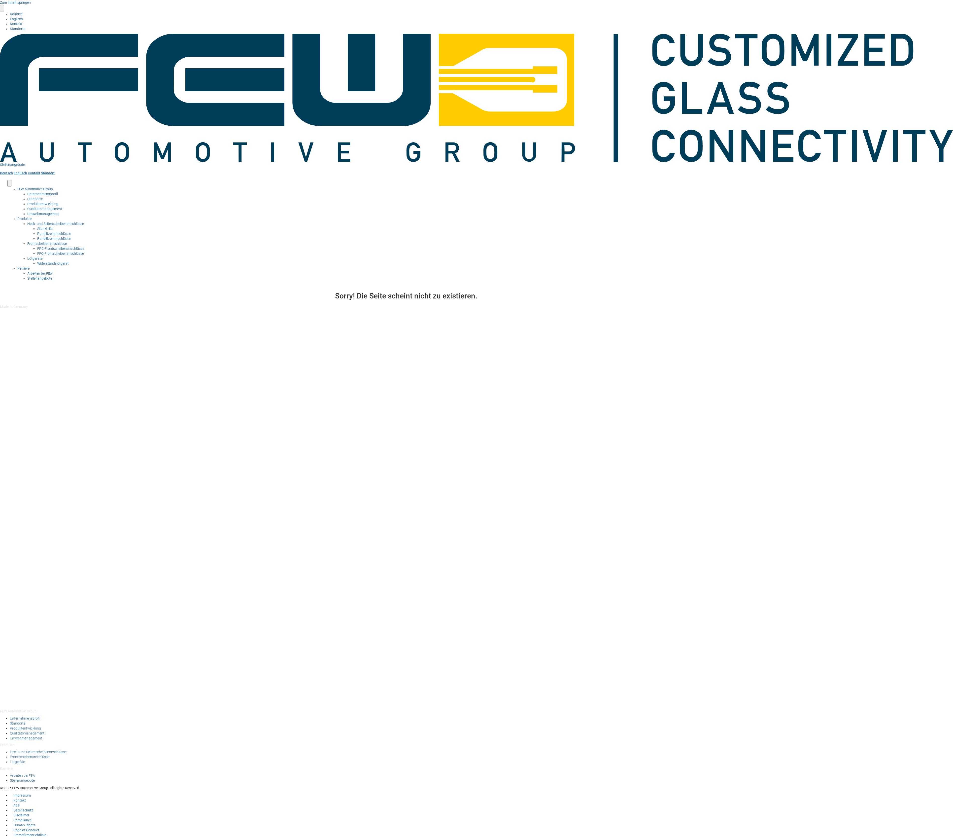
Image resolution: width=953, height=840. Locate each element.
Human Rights (24, 825)
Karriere (23, 268)
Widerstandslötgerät (53, 263)
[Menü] (2, 8)
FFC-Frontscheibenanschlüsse (60, 254)
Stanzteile (44, 229)
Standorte (17, 29)
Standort (48, 173)
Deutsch (6, 173)
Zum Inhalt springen (15, 2)
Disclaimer (21, 815)
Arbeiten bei (40, 273)
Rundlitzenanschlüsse (54, 234)
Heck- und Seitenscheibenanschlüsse (55, 224)
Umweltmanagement (43, 214)
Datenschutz (23, 810)
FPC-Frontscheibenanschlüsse (60, 249)
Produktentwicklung (42, 204)
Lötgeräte (34, 258)
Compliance (22, 820)
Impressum (22, 795)
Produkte (24, 219)
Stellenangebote (39, 278)
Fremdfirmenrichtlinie (29, 835)
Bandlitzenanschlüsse (54, 239)
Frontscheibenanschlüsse (47, 244)
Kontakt (16, 24)
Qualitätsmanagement (44, 209)
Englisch (20, 173)
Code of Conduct (26, 830)
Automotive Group (35, 189)
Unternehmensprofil (42, 194)
